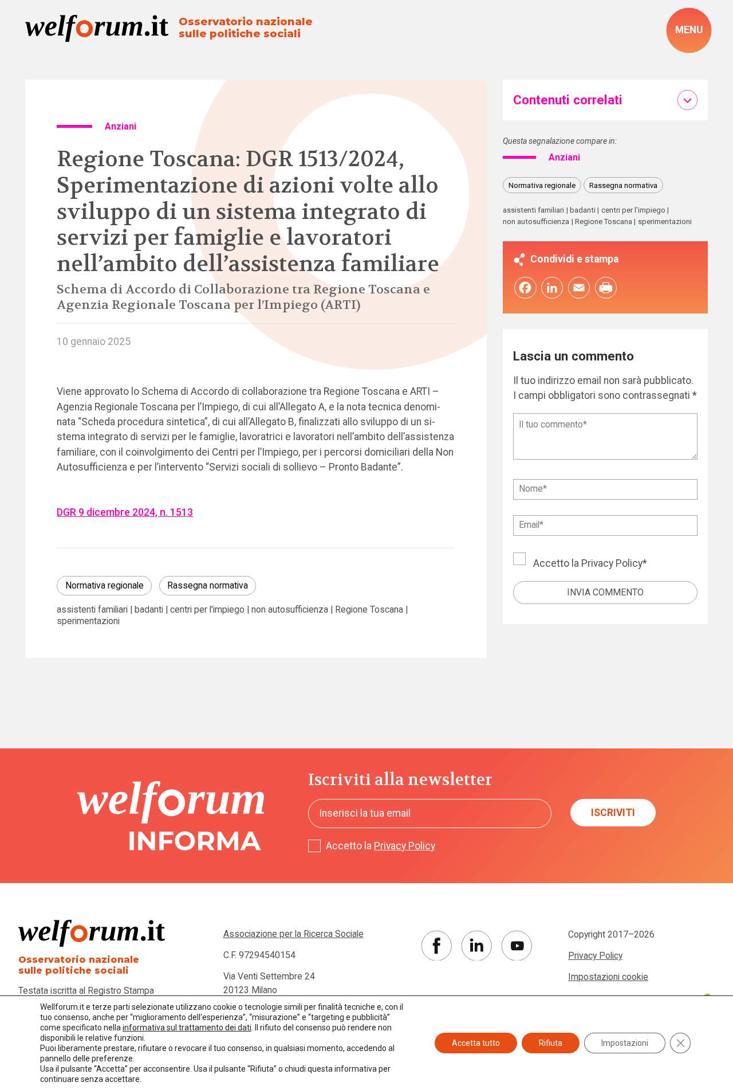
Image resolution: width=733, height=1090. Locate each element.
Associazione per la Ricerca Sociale (293, 933)
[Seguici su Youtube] (517, 946)
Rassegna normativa (207, 585)
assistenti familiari (92, 609)
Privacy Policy (612, 563)
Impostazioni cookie (608, 976)
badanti (149, 609)
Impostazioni (624, 1043)
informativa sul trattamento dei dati (187, 1027)
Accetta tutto (476, 1043)
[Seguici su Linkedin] (477, 946)
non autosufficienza (289, 609)
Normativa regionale (104, 585)
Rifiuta (550, 1043)
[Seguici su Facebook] (436, 946)
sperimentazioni (88, 621)
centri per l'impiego (207, 609)
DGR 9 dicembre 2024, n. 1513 (125, 512)
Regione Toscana (369, 609)
